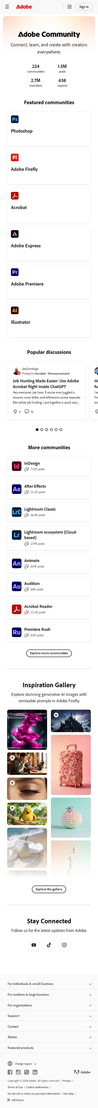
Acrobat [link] (40, 373)
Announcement (58, 373)
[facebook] (10, 1072)
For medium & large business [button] (28, 994)
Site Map (68, 1093)
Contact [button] (13, 1026)
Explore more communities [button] (49, 653)
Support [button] (13, 1016)
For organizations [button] (20, 1005)
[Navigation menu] (7, 6)
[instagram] (18, 1072)
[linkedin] (35, 1072)
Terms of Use (15, 1087)
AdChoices (18, 1100)
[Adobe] (24, 6)
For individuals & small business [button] (30, 984)
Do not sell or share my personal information (34, 1093)
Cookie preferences (37, 1087)
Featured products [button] (21, 1048)
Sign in (84, 7)
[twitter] (26, 1072)
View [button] (38, 744)
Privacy (67, 1080)
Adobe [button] (12, 1037)
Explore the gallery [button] (49, 889)
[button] (69, 7)
